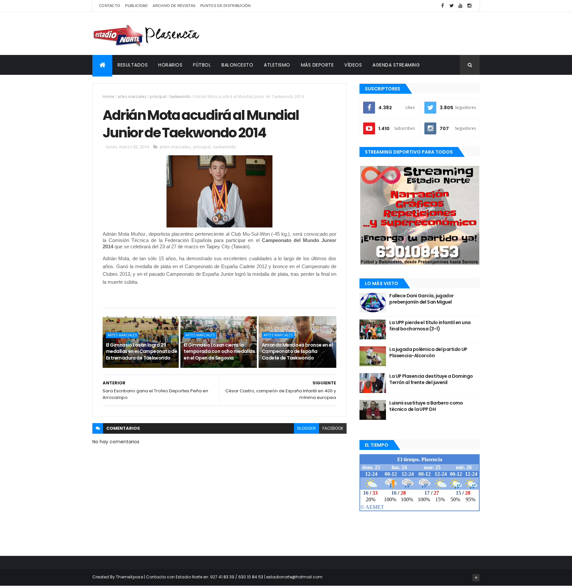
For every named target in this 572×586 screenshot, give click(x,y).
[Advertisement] (359, 33)
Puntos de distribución (225, 6)
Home (108, 96)
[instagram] (469, 6)
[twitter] (451, 6)
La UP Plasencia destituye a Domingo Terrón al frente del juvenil (431, 379)
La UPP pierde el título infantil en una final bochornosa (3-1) (429, 325)
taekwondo (180, 96)
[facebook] (442, 6)
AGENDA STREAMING (396, 65)
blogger (306, 428)
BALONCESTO (237, 65)
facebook (332, 428)
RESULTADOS (133, 65)
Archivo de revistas (174, 6)
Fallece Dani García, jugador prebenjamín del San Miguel (421, 299)
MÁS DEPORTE (317, 65)
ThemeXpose (129, 577)
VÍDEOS (353, 65)
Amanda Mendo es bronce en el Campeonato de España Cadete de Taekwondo (297, 351)
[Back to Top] (476, 577)
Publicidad (136, 6)
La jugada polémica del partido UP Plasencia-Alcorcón (428, 352)
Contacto (109, 6)
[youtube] (460, 6)
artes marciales (132, 96)
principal (158, 96)
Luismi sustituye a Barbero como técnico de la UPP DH (426, 406)
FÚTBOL (202, 65)
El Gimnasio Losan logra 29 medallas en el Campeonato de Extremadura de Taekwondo (141, 351)
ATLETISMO (277, 65)
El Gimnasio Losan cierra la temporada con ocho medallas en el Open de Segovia (219, 351)
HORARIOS (170, 65)
